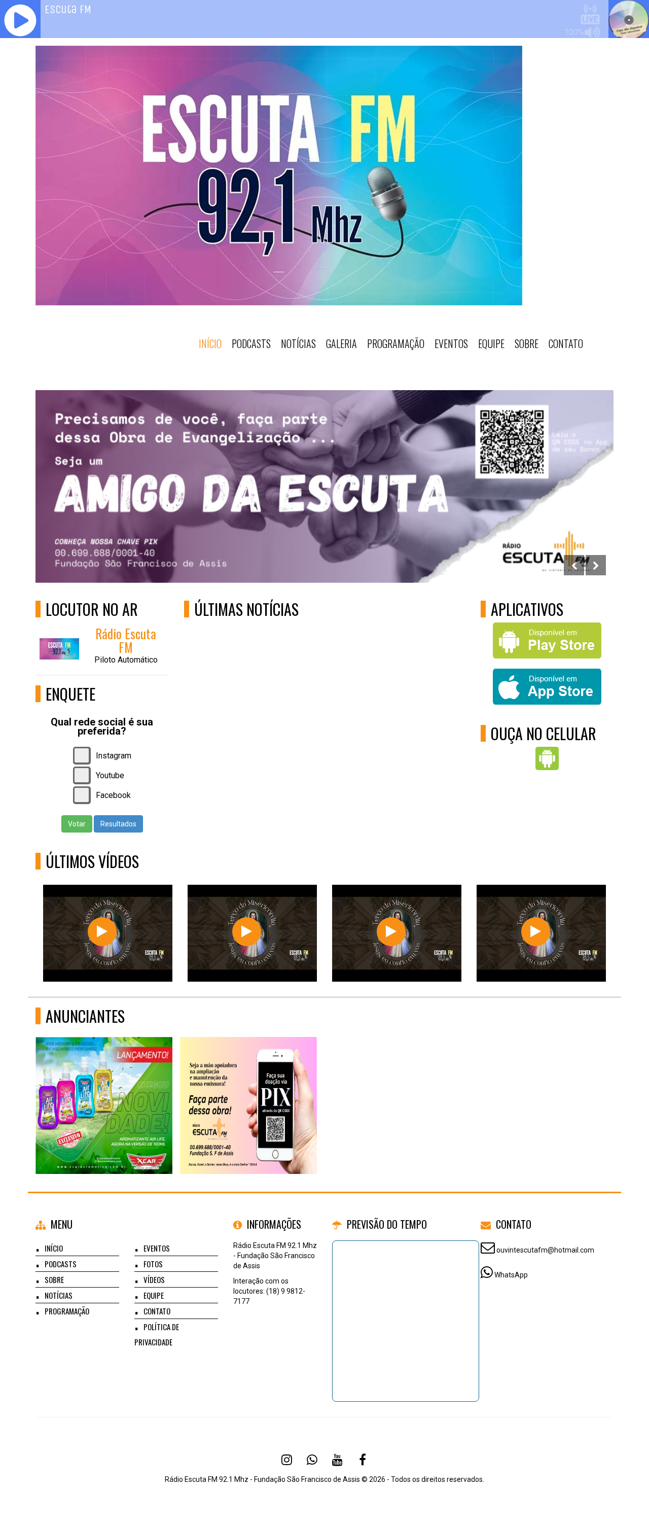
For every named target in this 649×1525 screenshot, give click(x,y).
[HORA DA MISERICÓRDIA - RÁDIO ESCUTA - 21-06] (246, 931)
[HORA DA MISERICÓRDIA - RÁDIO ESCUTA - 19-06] (535, 931)
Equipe (491, 343)
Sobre (526, 343)
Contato (566, 343)
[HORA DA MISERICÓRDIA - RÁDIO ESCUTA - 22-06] (102, 931)
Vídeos (154, 1279)
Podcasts (251, 343)
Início (210, 343)
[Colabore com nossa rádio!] (248, 1086)
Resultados (118, 824)
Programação (395, 343)
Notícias (298, 343)
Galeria (341, 343)
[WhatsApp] (311, 1459)
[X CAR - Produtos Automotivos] (104, 1086)
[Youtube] (337, 1459)
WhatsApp (511, 1275)
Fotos (153, 1263)
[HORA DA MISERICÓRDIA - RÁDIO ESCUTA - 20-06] (391, 931)
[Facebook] (362, 1459)
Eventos (451, 343)
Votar (77, 824)
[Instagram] (286, 1459)
